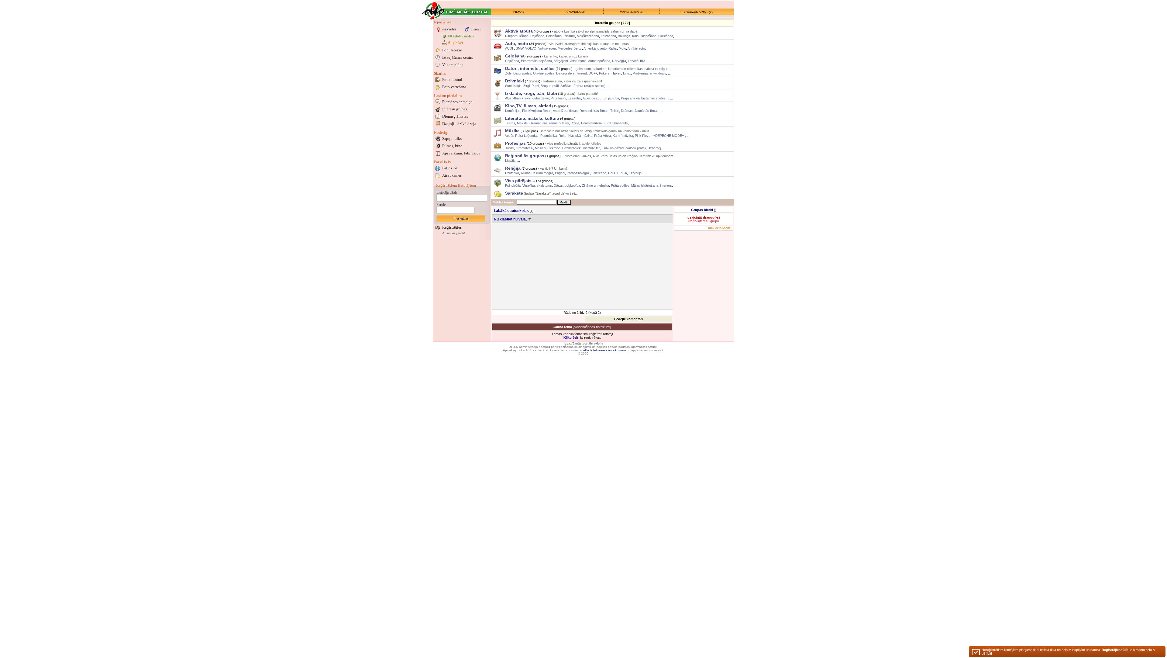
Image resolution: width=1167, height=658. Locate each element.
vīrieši (475, 29)
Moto (622, 48)
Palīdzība (450, 168)
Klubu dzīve (540, 98)
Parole (441, 205)
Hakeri (616, 73)
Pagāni (560, 173)
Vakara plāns (452, 64)
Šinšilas (566, 86)
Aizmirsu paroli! (453, 233)
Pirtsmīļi (569, 36)
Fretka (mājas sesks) (589, 86)
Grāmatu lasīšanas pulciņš (549, 123)
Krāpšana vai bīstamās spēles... (644, 98)
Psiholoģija (513, 185)
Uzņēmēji (654, 148)
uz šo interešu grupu (703, 219)
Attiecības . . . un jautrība (601, 98)
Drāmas (627, 111)
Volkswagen (547, 48)
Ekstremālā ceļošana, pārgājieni (544, 61)
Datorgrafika (565, 73)
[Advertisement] (582, 266)
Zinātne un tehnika (595, 185)
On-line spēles (543, 73)
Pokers (604, 73)
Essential (574, 98)
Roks (562, 135)
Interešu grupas (454, 109)
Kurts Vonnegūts (616, 123)
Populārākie (452, 50)
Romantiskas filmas (594, 111)
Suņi (508, 86)
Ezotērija (635, 173)
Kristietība (599, 173)
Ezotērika (512, 173)
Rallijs (612, 48)
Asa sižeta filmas (565, 111)
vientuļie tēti (591, 148)
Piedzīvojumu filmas (536, 111)
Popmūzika (548, 135)
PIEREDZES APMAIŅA (696, 11)
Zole (508, 73)
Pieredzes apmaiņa (457, 101)
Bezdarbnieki (571, 148)
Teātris (510, 123)
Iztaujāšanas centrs (457, 57)
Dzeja (575, 123)
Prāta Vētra (602, 135)
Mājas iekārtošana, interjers (651, 185)
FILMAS (519, 11)
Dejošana (537, 36)
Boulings (624, 36)
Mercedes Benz (570, 48)
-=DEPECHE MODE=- (668, 135)
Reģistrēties (452, 227)
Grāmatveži (524, 148)
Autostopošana (599, 61)
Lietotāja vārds (446, 192)
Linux (627, 73)
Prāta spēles (620, 185)
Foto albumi (452, 79)
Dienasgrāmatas (455, 116)
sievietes (449, 29)
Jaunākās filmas (647, 111)
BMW (519, 48)
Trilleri (614, 111)
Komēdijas (512, 111)
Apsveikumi (461, 153)
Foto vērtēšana (454, 87)
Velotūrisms (578, 61)
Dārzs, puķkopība (567, 185)
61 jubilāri (455, 43)
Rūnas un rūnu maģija (537, 173)
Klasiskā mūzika (580, 135)
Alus (508, 98)
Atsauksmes (452, 175)
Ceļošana (512, 61)
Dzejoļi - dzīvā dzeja (459, 123)
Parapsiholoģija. (578, 173)
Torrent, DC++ (586, 73)
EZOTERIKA (617, 173)
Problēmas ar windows (649, 73)
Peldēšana (554, 36)
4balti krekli (521, 98)
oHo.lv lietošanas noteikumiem (604, 350)
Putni (535, 86)
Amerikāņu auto (595, 48)
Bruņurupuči (550, 86)
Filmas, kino (452, 146)
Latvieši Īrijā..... (639, 61)
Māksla (522, 123)
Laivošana (608, 36)
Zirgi (526, 86)
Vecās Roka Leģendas (522, 135)
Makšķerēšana (588, 36)
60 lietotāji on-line (461, 36)
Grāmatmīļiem (591, 123)
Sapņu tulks (452, 138)
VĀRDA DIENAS (631, 11)
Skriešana (665, 36)
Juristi (509, 148)
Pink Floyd (642, 135)
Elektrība (553, 148)
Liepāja (510, 160)
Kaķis (517, 86)
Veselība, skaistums (537, 185)
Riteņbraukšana (516, 36)
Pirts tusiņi (558, 98)
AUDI (509, 48)
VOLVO (530, 48)
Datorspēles (522, 73)
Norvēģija (619, 61)
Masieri (540, 148)
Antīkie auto (636, 48)
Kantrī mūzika (623, 135)
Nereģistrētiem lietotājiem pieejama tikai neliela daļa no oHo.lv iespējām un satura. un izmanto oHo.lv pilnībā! (1068, 651)
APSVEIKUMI (575, 11)
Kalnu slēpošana (644, 36)
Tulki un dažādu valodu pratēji (624, 148)
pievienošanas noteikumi (592, 327)
